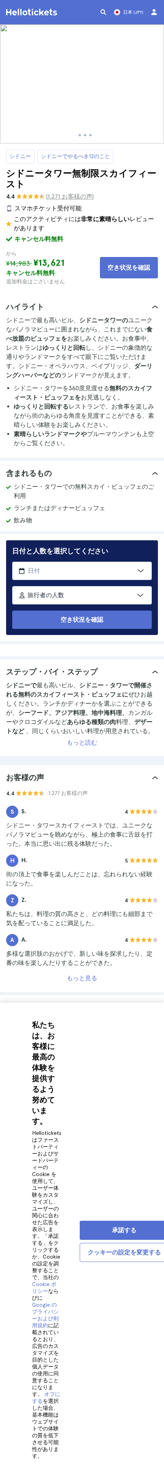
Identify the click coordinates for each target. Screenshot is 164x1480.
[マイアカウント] (154, 12)
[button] (82, 307)
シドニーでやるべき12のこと (75, 156)
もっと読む (82, 742)
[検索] (103, 12)
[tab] (82, 307)
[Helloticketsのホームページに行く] (33, 12)
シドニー (20, 156)
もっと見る (82, 978)
